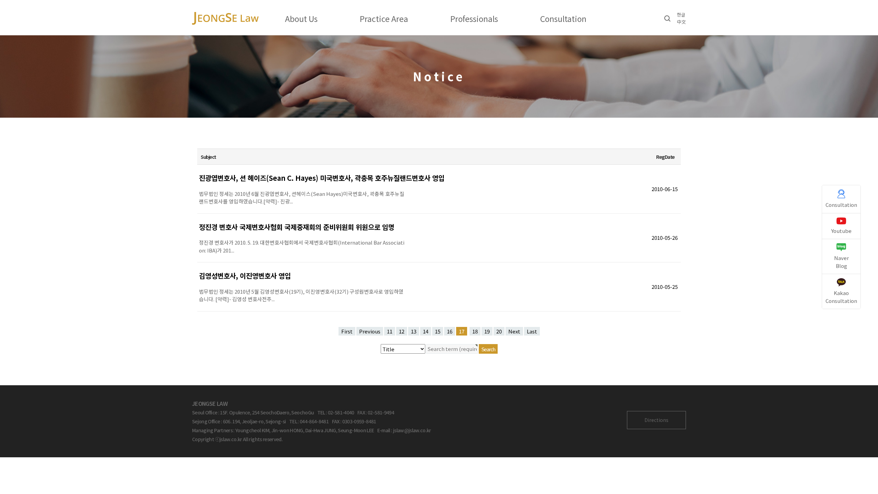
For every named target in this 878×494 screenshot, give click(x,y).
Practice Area (384, 18)
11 (389, 331)
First (347, 331)
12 (401, 331)
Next (514, 331)
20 (499, 331)
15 (437, 331)
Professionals (474, 18)
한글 (681, 14)
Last (532, 331)
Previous (369, 331)
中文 (681, 22)
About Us (301, 18)
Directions (656, 419)
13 (413, 331)
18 (475, 331)
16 (449, 331)
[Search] (667, 18)
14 (425, 331)
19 (487, 331)
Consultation (563, 18)
